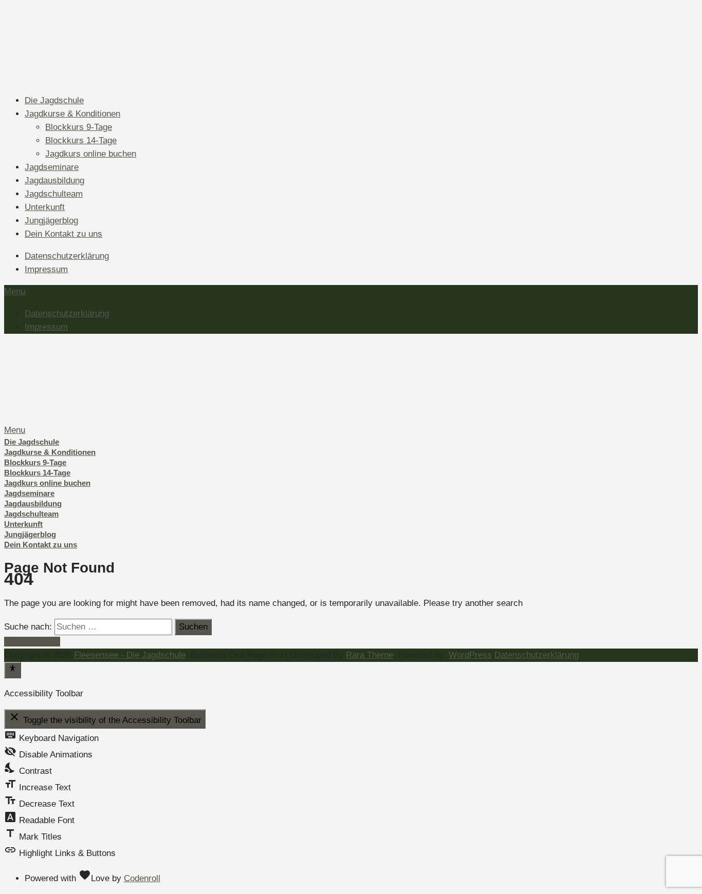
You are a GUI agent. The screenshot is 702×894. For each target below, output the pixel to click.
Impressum (46, 269)
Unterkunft (45, 207)
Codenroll (142, 878)
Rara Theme (369, 655)
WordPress (470, 655)
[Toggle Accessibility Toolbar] (12, 670)
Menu (14, 291)
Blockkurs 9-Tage (78, 127)
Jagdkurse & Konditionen (72, 114)
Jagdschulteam (54, 194)
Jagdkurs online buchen (90, 154)
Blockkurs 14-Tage (81, 140)
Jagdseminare (52, 167)
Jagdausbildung (54, 180)
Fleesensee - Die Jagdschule (130, 655)
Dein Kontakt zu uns (63, 234)
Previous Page (32, 641)
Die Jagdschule (54, 100)
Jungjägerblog (51, 220)
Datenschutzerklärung (67, 256)
